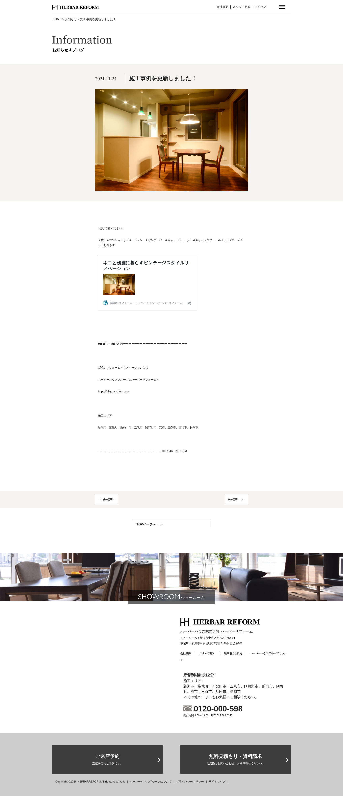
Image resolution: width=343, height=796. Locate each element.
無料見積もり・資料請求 (235, 759)
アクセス (261, 6)
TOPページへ (146, 524)
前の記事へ (109, 499)
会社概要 (222, 6)
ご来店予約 (107, 759)
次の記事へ (234, 499)
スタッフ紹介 (242, 6)
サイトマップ (217, 781)
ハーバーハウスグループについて (150, 781)
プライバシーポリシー (190, 781)
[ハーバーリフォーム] (75, 7)
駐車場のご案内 (233, 653)
